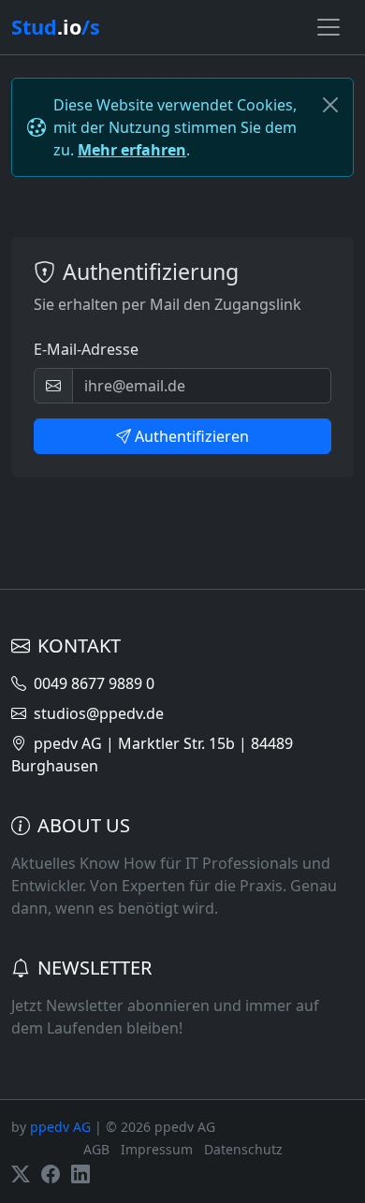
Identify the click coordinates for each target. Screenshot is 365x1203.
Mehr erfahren (132, 149)
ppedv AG (60, 1127)
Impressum (157, 1149)
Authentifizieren (192, 436)
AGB (96, 1149)
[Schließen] (330, 105)
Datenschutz (243, 1149)
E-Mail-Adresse (86, 349)
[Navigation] (328, 27)
